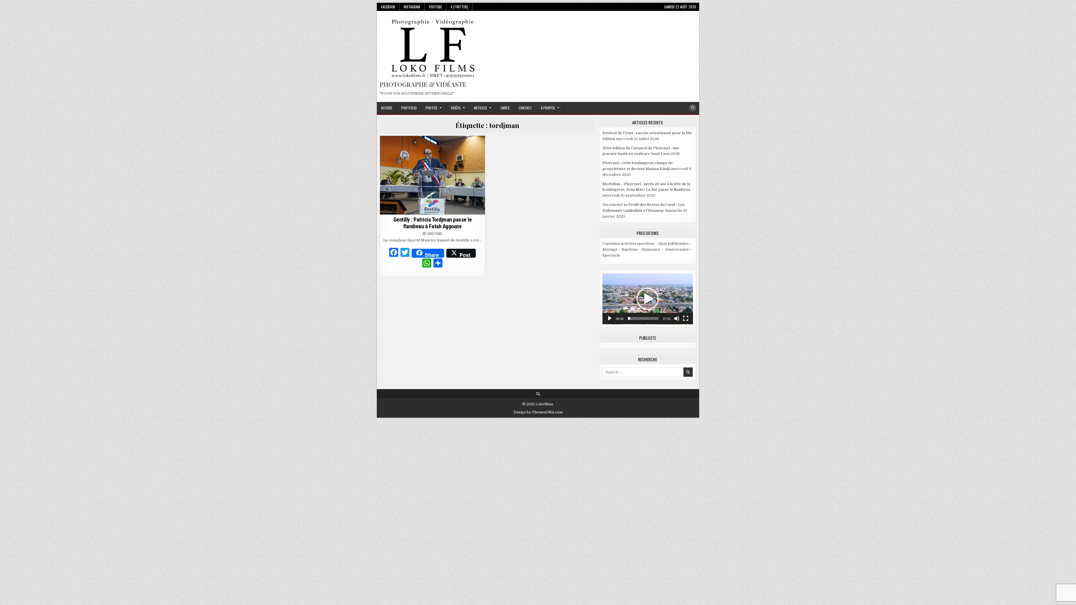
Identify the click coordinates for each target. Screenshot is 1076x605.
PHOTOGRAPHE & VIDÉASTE (423, 84)
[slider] (643, 318)
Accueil (386, 108)
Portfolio (409, 108)
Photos (431, 108)
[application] (647, 298)
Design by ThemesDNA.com (538, 412)
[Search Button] (692, 107)
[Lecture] (610, 318)
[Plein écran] (685, 318)
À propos (548, 108)
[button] (647, 299)
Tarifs (505, 108)
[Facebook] (393, 253)
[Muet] (677, 318)
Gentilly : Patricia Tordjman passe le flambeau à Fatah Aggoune (432, 223)
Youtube (435, 7)
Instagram (412, 7)
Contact (525, 108)
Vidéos (456, 108)
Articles (480, 108)
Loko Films (434, 233)
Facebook (388, 7)
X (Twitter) (459, 7)
